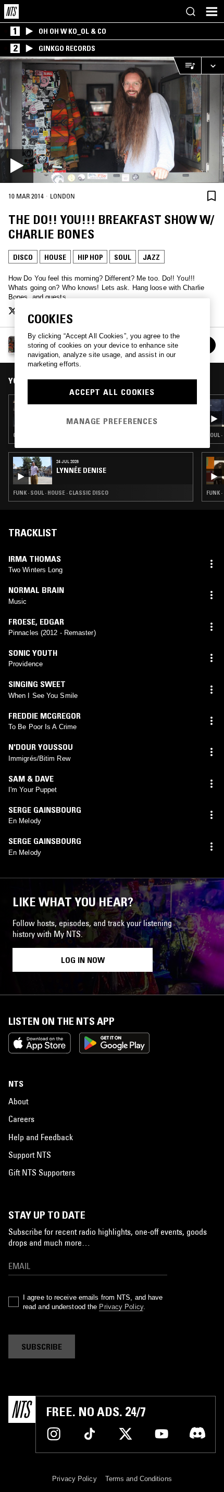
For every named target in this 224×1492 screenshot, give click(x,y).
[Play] (112, 120)
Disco (23, 257)
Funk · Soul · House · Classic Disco (60, 492)
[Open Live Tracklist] (187, 65)
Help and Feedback (40, 1137)
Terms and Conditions (138, 1479)
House (55, 257)
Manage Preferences (112, 421)
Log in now (83, 960)
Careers (21, 1119)
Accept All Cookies (112, 392)
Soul (122, 257)
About (18, 1101)
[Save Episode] (211, 195)
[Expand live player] (212, 65)
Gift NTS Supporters (41, 1172)
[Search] (190, 11)
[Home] (11, 11)
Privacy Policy (121, 1307)
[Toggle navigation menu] (211, 11)
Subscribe (41, 1346)
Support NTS (29, 1155)
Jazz (151, 257)
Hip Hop (90, 257)
